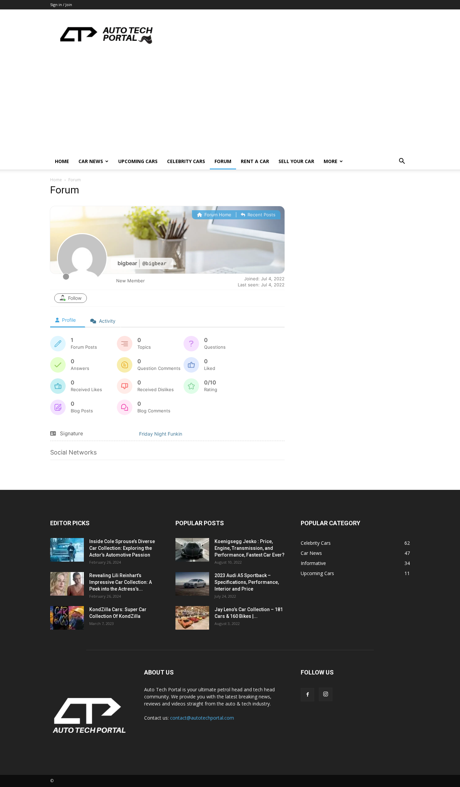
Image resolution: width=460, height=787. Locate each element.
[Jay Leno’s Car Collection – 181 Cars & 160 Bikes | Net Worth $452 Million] (192, 618)
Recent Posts (260, 214)
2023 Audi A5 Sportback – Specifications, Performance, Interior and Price (247, 582)
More (330, 161)
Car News (90, 161)
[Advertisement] (230, 103)
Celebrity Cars (186, 161)
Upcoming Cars (138, 161)
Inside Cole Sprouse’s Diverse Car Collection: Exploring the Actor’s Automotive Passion (122, 548)
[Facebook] (307, 694)
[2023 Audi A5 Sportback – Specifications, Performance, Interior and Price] (192, 584)
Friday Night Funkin (160, 434)
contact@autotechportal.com (202, 718)
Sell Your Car (296, 161)
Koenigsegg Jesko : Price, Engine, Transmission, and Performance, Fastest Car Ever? (250, 548)
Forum (223, 161)
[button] (402, 162)
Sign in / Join (61, 4)
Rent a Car (255, 161)
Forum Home (217, 214)
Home (62, 161)
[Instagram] (325, 694)
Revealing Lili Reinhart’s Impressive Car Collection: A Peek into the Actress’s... (120, 582)
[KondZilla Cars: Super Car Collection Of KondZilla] (67, 618)
